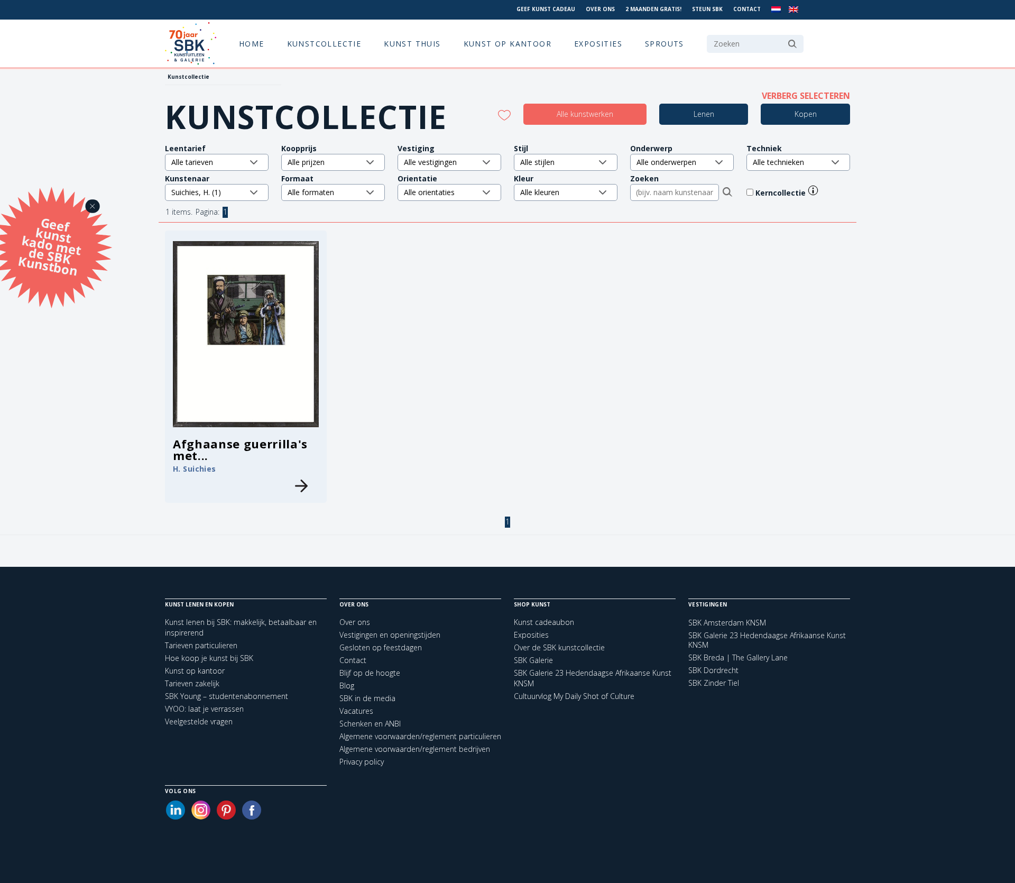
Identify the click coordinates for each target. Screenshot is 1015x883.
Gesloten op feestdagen (380, 647)
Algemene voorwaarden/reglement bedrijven (414, 749)
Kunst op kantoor (507, 44)
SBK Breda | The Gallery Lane (738, 658)
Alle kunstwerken (585, 114)
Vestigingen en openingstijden (389, 635)
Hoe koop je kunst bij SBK (209, 658)
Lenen (704, 114)
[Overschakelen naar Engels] (793, 9)
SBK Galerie (533, 660)
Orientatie (417, 178)
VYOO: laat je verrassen (204, 709)
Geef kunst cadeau (545, 9)
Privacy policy (361, 762)
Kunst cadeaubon (544, 622)
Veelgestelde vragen (199, 721)
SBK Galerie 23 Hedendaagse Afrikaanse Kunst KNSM (767, 640)
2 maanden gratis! (653, 9)
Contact (747, 9)
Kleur (523, 178)
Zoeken (644, 178)
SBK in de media (367, 698)
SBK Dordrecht (713, 670)
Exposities (598, 44)
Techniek (764, 148)
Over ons (600, 9)
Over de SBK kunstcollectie (559, 647)
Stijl (521, 148)
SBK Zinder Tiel (713, 683)
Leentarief (185, 148)
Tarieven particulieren (201, 645)
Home (251, 44)
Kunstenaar (187, 178)
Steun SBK (707, 9)
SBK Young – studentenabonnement (226, 696)
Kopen (806, 114)
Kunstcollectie (324, 44)
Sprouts (664, 44)
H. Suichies (194, 469)
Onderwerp (651, 148)
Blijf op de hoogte (369, 673)
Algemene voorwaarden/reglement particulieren (420, 736)
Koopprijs (299, 148)
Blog (346, 685)
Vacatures (356, 711)
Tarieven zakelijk (192, 683)
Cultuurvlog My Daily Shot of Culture (574, 696)
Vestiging (416, 148)
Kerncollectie (781, 193)
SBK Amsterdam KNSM (727, 623)
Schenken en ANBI (370, 724)
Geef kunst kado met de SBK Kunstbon (49, 245)
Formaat (297, 178)
